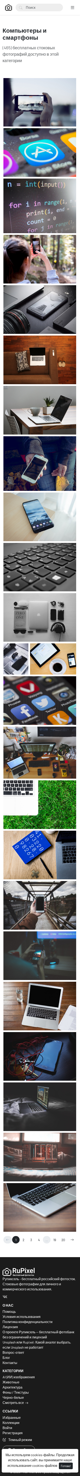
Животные (11, 1382)
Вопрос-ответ (13, 1352)
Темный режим (20, 1440)
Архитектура (12, 1387)
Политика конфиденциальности (27, 1322)
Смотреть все (13, 1402)
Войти (7, 1428)
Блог (6, 1357)
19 (54, 1240)
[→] (72, 1239)
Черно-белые (13, 1397)
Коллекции (11, 1423)
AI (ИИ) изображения (19, 1377)
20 (63, 1240)
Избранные (12, 1417)
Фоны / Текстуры (16, 1392)
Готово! (66, 1466)
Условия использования (22, 1317)
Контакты (10, 1363)
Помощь (9, 1311)
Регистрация (13, 1433)
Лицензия (10, 1327)
